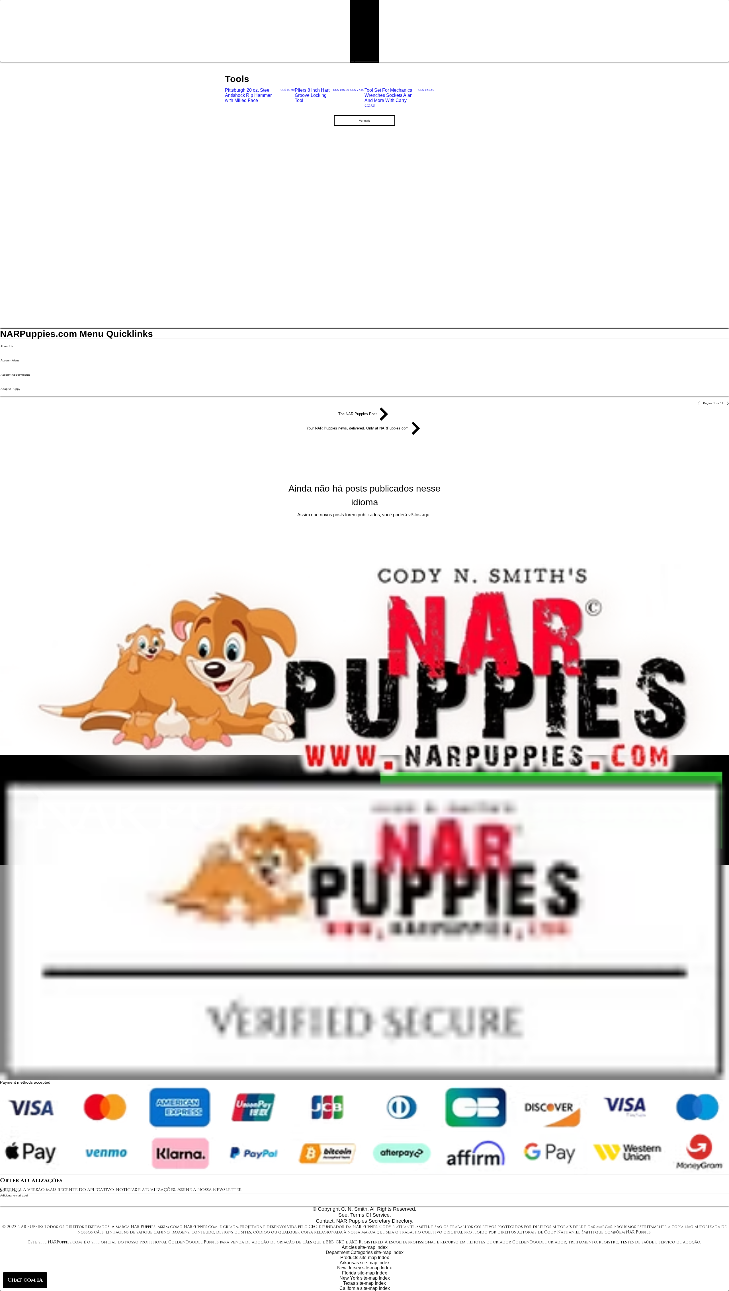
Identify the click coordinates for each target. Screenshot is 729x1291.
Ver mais (364, 120)
